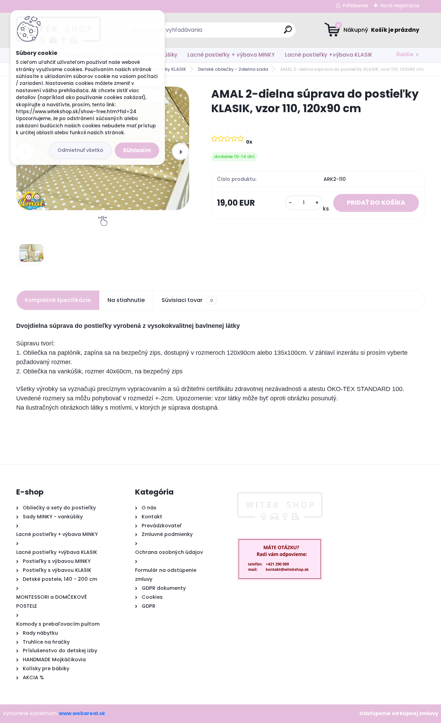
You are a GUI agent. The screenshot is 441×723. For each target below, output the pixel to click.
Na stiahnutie (126, 300)
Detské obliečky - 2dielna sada (233, 69)
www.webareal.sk (82, 713)
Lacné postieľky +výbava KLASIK (328, 54)
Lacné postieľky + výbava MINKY (231, 54)
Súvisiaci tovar (187, 300)
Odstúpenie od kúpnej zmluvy (398, 713)
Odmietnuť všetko (80, 150)
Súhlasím (137, 150)
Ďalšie (404, 54)
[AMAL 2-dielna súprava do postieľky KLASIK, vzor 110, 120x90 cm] (31, 253)
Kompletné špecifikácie (58, 300)
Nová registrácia (399, 5)
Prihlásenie (355, 5)
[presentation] (180, 151)
